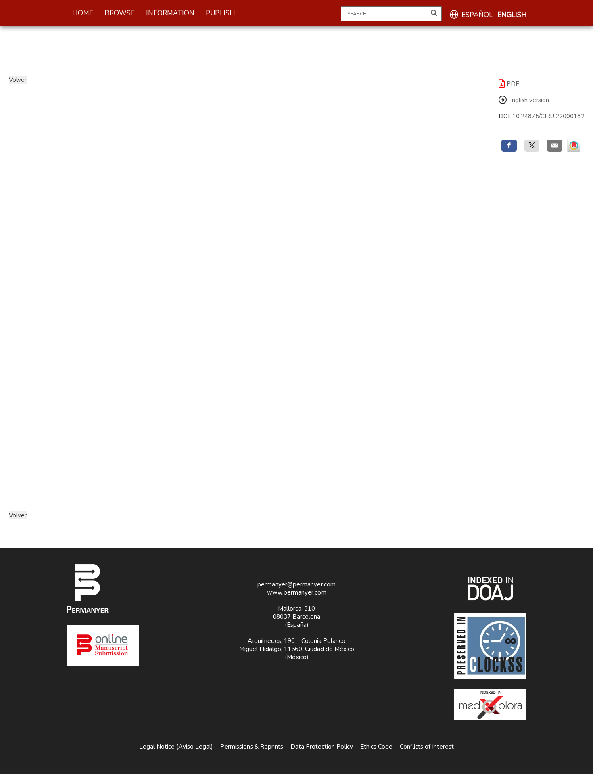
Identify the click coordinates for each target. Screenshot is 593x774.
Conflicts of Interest (427, 747)
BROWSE (119, 13)
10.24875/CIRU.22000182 (548, 116)
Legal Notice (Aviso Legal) (176, 747)
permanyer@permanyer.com (296, 584)
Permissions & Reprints (251, 747)
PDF (513, 84)
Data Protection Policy (321, 747)
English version (528, 100)
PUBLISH (220, 13)
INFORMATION (170, 13)
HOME (82, 13)
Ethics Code (376, 747)
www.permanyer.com (296, 592)
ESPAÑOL (477, 14)
